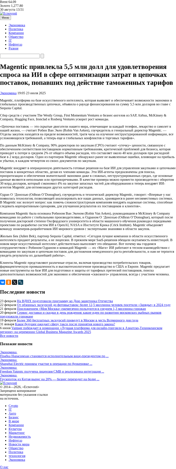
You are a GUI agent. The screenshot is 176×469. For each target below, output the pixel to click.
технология (17, 456)
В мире (14, 421)
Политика (16, 29)
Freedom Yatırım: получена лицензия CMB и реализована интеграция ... (52, 371)
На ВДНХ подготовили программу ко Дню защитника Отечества (65, 301)
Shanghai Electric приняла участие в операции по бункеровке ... (46, 364)
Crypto (13, 406)
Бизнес (14, 417)
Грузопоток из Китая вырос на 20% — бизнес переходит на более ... (49, 379)
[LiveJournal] (20, 282)
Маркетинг (17, 433)
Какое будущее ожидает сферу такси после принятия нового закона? (65, 324)
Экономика (17, 25)
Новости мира (19, 444)
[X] (14, 282)
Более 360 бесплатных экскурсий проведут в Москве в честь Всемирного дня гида (77, 320)
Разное (13, 48)
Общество (16, 37)
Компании (16, 33)
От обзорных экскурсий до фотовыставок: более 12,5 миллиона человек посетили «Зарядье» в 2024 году (94, 305)
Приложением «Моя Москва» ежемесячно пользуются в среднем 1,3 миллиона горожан (81, 309)
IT (10, 40)
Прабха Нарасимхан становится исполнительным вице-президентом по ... (54, 356)
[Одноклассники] (8, 282)
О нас (4, 467)
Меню (5, 17)
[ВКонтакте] (2, 282)
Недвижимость (20, 436)
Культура (15, 429)
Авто (12, 413)
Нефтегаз (15, 44)
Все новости (9, 336)
